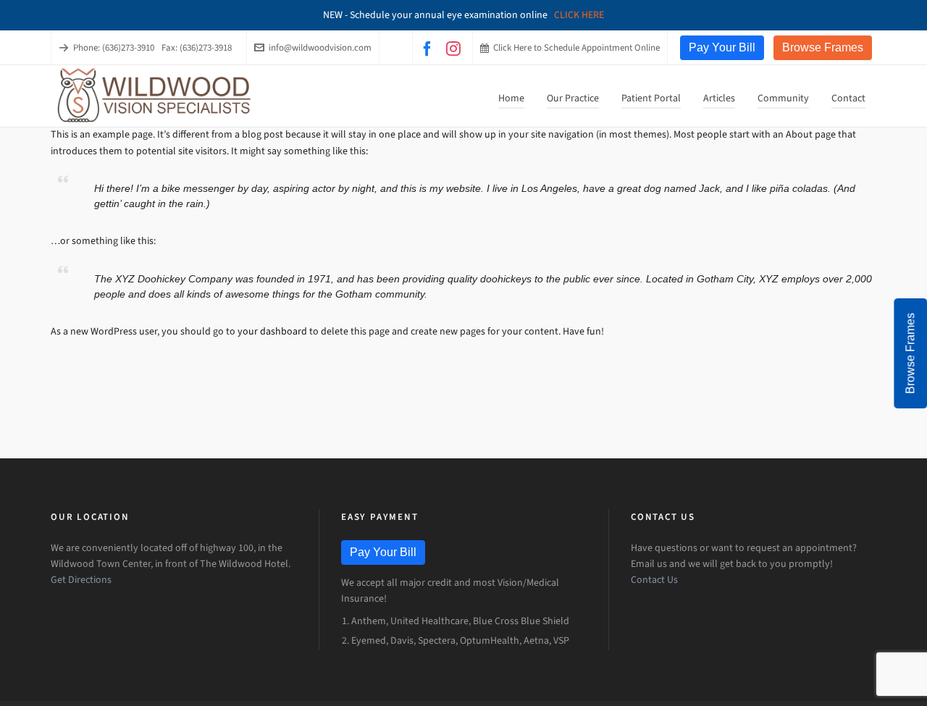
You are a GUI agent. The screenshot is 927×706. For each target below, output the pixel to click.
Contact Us (654, 580)
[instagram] (455, 48)
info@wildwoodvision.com (320, 47)
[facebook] (429, 48)
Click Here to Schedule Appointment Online (576, 47)
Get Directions (81, 580)
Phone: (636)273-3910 (113, 47)
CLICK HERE (579, 15)
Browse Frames (822, 47)
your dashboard (272, 331)
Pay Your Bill (722, 47)
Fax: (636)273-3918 (197, 47)
